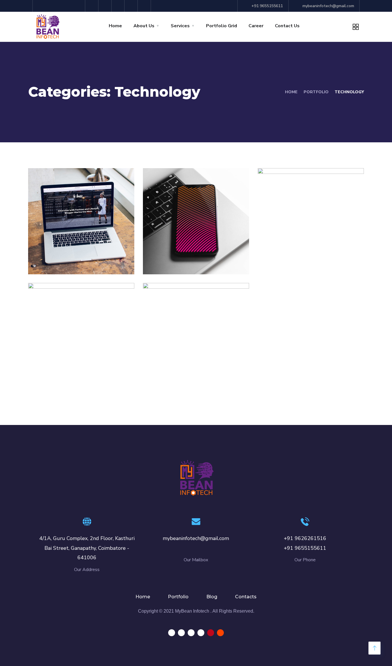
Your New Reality (300, 252)
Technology (71, 262)
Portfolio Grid (221, 26)
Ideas (46, 262)
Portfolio (178, 596)
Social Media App (185, 252)
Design (162, 262)
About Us (143, 26)
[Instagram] (92, 6)
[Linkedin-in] (106, 6)
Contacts (246, 596)
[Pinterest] (132, 6)
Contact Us (287, 26)
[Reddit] (145, 6)
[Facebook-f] (79, 6)
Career (256, 26)
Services (180, 26)
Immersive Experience (81, 366)
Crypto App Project (189, 366)
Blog (211, 596)
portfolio (316, 92)
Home (115, 26)
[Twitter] (119, 6)
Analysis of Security (75, 252)
